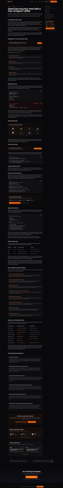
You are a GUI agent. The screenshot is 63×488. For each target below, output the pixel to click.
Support (52, 26)
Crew (10, 1)
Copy (41, 103)
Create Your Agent (32, 421)
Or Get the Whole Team (48, 18)
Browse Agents (50, 28)
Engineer (52, 24)
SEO (47, 24)
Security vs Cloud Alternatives (49, 15)
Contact (42, 1)
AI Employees (31, 1)
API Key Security (47, 9)
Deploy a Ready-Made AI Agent (49, 17)
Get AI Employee (53, 1)
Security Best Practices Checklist (49, 14)
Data (47, 26)
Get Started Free (40, 486)
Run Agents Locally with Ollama (21, 421)
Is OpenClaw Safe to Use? (48, 7)
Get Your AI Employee (38, 148)
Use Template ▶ (36, 103)
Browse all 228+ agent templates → (25, 437)
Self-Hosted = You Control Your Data (50, 8)
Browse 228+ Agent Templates (15, 202)
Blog (39, 1)
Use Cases (36, 1)
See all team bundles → (25, 454)
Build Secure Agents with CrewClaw (50, 16)
